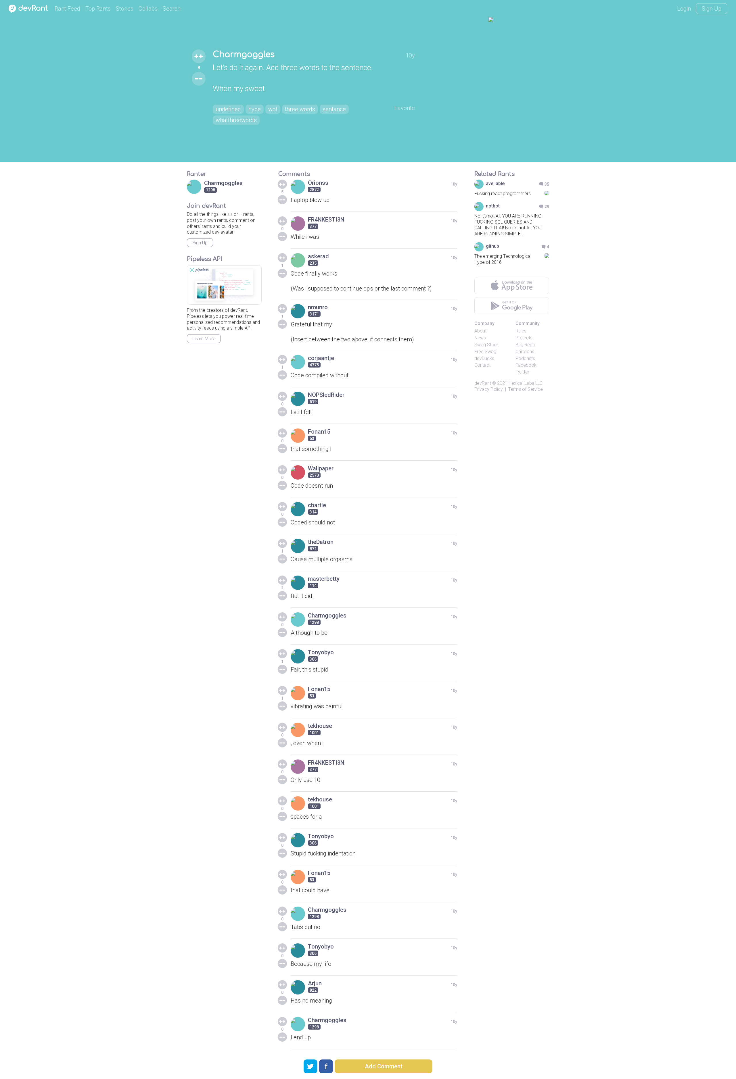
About (480, 331)
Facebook (525, 365)
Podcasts (525, 358)
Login (684, 8)
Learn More (203, 338)
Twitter (522, 372)
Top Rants (98, 8)
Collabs (148, 8)
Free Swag (485, 351)
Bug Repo (525, 344)
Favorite (404, 108)
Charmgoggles (244, 54)
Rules (520, 331)
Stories (124, 8)
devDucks (484, 358)
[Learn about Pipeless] (224, 285)
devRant (482, 383)
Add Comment (383, 1066)
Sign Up (711, 8)
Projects (523, 338)
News (480, 338)
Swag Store (486, 344)
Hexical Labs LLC (526, 383)
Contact (482, 365)
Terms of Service (525, 389)
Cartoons (524, 351)
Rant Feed (67, 8)
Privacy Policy (488, 389)
